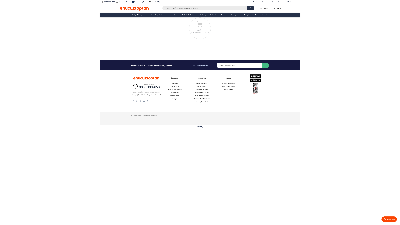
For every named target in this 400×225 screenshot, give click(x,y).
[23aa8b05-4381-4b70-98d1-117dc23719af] (255, 88)
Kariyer (174, 99)
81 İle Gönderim (292, 2)
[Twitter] (137, 101)
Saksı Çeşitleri (201, 86)
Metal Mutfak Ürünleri (202, 96)
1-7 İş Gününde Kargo (259, 2)
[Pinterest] (147, 101)
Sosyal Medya (174, 96)
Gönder (265, 65)
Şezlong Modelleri (202, 102)
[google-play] (255, 80)
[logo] (146, 78)
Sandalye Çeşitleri (202, 89)
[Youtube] (144, 101)
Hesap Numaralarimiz (175, 89)
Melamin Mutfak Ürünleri (202, 99)
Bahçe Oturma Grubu (202, 92)
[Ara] (250, 8)
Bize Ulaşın (175, 92)
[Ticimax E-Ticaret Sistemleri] (200, 127)
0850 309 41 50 (109, 2)
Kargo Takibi (228, 89)
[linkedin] (151, 101)
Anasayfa (175, 83)
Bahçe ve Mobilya (201, 83)
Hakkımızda (175, 86)
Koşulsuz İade (276, 2)
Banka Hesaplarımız (141, 2)
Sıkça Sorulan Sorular (228, 86)
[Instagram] (140, 101)
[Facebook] (133, 101)
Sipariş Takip (156, 2)
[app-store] (255, 76)
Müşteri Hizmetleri (228, 83)
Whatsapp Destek (125, 2)
